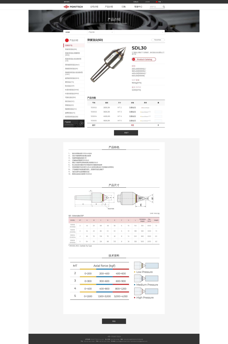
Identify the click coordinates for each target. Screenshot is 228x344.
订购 (124, 6)
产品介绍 (109, 6)
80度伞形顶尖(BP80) (72, 90)
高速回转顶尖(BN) (71, 49)
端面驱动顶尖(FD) (71, 109)
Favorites (157, 40)
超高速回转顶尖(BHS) (72, 78)
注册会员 (135, 2)
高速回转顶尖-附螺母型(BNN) (72, 54)
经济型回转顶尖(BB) (71, 117)
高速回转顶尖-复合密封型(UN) (73, 60)
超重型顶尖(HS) (70, 113)
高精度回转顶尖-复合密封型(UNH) (74, 73)
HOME (68, 32)
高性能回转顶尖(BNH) (72, 65)
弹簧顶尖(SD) (69, 105)
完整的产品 (68, 45)
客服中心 (138, 6)
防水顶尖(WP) (69, 86)
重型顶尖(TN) (69, 82)
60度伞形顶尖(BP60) (72, 93)
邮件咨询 (66, 2)
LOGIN (147, 2)
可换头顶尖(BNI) (70, 97)
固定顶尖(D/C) (69, 101)
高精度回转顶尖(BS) (71, 68)
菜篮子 (126, 133)
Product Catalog (144, 59)
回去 (114, 321)
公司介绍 (94, 6)
